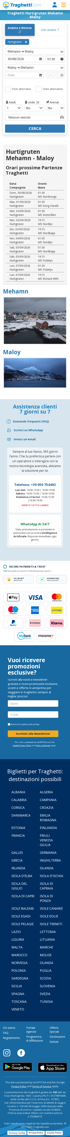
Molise (46, 955)
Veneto (17, 1009)
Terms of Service (43, 745)
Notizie (54, 1042)
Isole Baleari (22, 908)
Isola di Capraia (46, 885)
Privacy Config (17, 1132)
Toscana (19, 1001)
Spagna (17, 994)
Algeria (46, 792)
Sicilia (16, 986)
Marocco (19, 955)
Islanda (46, 868)
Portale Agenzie (31, 1029)
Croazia (46, 807)
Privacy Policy (18, 1086)
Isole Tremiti (51, 924)
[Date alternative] (39, 89)
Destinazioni (57, 1036)
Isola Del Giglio (19, 885)
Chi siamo (9, 1028)
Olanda (46, 962)
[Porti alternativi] (8, 89)
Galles (17, 852)
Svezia (45, 994)
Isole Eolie (49, 916)
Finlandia (48, 827)
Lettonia (48, 931)
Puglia (46, 970)
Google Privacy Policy (22, 745)
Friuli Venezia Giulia (46, 840)
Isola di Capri (22, 896)
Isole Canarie (51, 908)
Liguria (17, 939)
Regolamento (11, 1038)
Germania (48, 852)
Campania (48, 800)
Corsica (18, 807)
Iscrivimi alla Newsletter (33, 734)
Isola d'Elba (21, 876)
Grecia (17, 860)
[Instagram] (9, 1052)
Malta (17, 947)
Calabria (19, 800)
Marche (46, 947)
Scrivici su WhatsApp (28, 430)
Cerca (35, 128)
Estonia (18, 827)
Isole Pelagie (22, 924)
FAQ (5, 1033)
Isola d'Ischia (51, 876)
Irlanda (18, 868)
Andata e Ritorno (20, 28)
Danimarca (21, 815)
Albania (18, 792)
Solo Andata (49, 30)
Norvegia (19, 962)
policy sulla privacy (31, 724)
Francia (18, 835)
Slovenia (47, 986)
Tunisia (46, 1001)
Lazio (16, 931)
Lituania (47, 939)
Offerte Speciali (54, 1029)
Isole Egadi (21, 916)
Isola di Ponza (46, 898)
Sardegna (19, 978)
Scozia (45, 978)
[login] (54, 5)
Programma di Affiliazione (34, 1038)
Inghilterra (50, 860)
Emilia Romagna (48, 817)
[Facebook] (21, 1052)
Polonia (18, 970)
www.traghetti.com (22, 5)
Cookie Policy (54, 1132)
